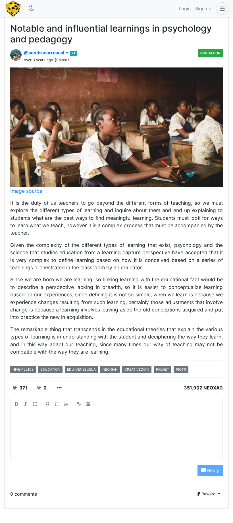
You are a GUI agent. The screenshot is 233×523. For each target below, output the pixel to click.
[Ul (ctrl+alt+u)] (66, 404)
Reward (208, 493)
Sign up (203, 8)
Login (185, 8)
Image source (26, 191)
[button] (221, 8)
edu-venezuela (81, 369)
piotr (181, 369)
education (50, 369)
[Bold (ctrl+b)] (16, 404)
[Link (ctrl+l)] (79, 404)
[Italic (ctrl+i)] (26, 404)
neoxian (110, 369)
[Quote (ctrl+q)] (48, 404)
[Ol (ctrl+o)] (57, 404)
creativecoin (136, 369)
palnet (162, 369)
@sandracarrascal (44, 53)
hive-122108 (23, 369)
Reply (212, 470)
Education (210, 53)
